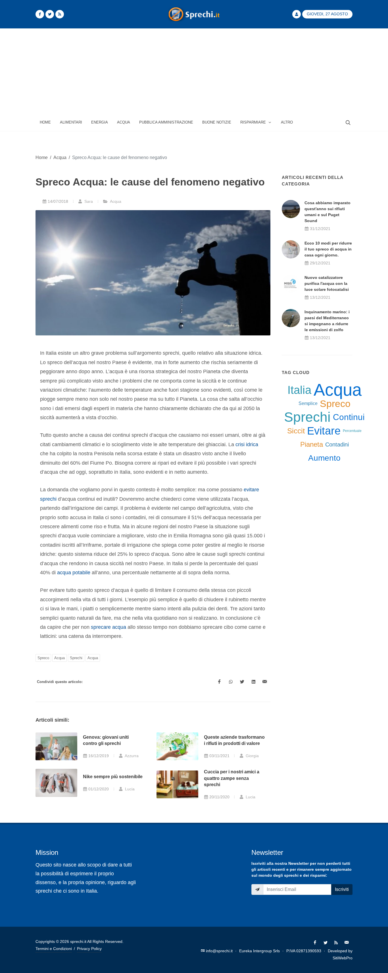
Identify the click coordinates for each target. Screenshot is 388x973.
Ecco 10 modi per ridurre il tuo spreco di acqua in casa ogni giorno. (328, 249)
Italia (299, 390)
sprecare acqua (108, 627)
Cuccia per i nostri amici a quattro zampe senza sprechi (231, 778)
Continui (349, 417)
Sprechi (76, 658)
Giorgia (252, 755)
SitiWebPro (342, 958)
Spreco (43, 658)
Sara (88, 201)
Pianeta (311, 444)
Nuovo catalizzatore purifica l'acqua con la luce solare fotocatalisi (326, 283)
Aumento (324, 458)
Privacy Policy (89, 948)
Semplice (308, 403)
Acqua (59, 157)
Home (42, 157)
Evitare (324, 431)
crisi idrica (246, 444)
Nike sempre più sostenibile (113, 776)
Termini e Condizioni (54, 948)
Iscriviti (342, 889)
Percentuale (352, 431)
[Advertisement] (194, 71)
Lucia (129, 789)
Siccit (296, 431)
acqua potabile (73, 572)
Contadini (337, 444)
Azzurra (131, 755)
